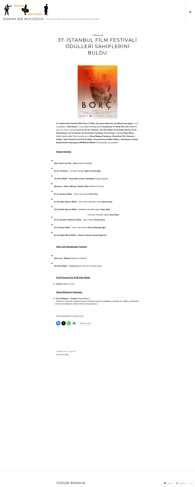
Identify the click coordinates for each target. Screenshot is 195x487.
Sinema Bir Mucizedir (23, 19)
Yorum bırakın (62, 354)
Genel (58, 351)
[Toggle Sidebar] (190, 12)
